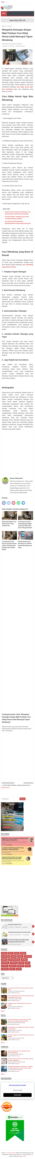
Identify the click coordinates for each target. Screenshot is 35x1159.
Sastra (28, 966)
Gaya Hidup (28, 956)
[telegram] (23, 503)
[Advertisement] (17, 885)
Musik (27, 962)
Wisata (19, 969)
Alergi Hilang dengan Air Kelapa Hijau (19, 932)
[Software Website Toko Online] (9, 916)
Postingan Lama (28, 783)
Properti (20, 966)
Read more (9, 845)
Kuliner (21, 962)
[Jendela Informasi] (7, 7)
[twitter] (9, 503)
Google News (5, 787)
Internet (24, 959)
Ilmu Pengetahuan (14, 959)
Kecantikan (5, 962)
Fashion (13, 956)
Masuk (24, 1156)
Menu (4, 13)
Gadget (20, 956)
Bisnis (16, 953)
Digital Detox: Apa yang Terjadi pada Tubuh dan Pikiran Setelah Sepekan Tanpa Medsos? (15, 839)
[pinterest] (13, 503)
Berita (11, 953)
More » (3, 1011)
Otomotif (4, 966)
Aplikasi (4, 953)
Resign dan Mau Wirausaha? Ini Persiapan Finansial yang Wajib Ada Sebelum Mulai (12, 857)
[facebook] (4, 503)
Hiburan (4, 959)
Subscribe (17, 1095)
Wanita (12, 969)
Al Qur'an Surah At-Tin (14, 924)
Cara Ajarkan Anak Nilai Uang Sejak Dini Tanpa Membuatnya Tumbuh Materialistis (13, 848)
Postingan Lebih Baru (8, 783)
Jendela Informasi (10, 1152)
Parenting (13, 966)
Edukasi (23, 953)
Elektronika (5, 956)
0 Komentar (17, 992)
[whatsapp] (18, 503)
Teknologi (5, 969)
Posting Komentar (20, 46)
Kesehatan (14, 962)
